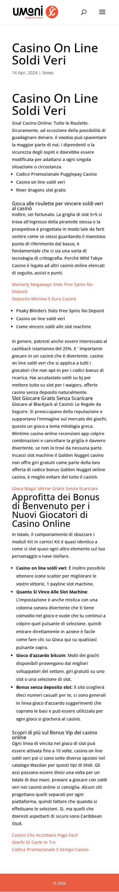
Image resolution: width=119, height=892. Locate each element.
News (48, 72)
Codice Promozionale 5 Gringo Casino (50, 849)
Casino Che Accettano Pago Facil (45, 835)
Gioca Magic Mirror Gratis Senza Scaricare (55, 488)
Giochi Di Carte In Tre (34, 842)
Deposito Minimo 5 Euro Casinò (44, 299)
